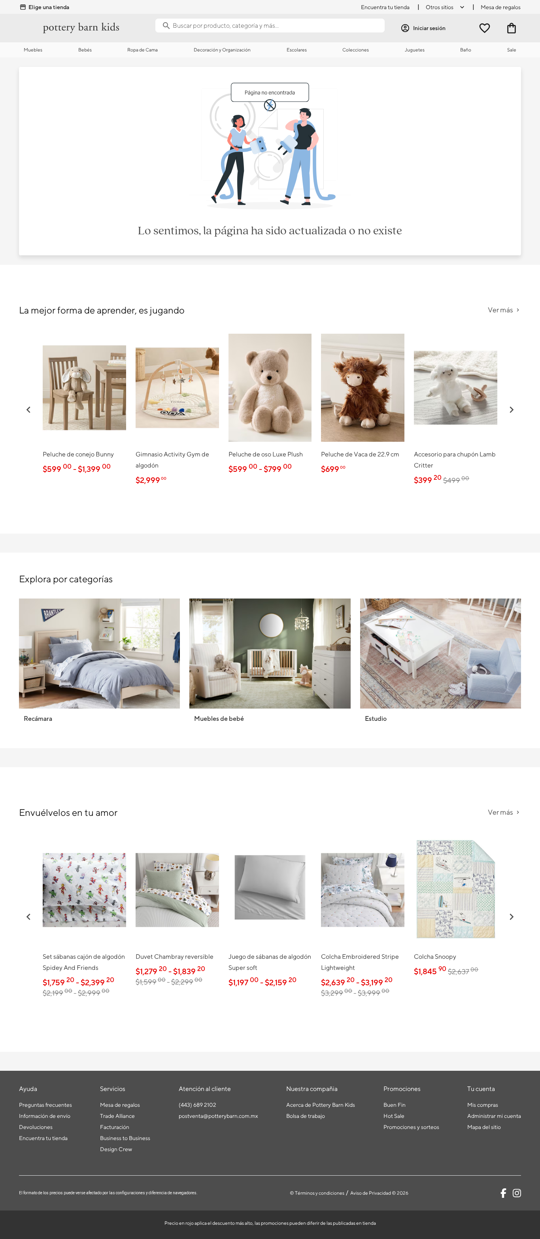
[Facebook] (503, 1193)
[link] (84, 404)
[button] (28, 409)
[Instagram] (517, 1193)
